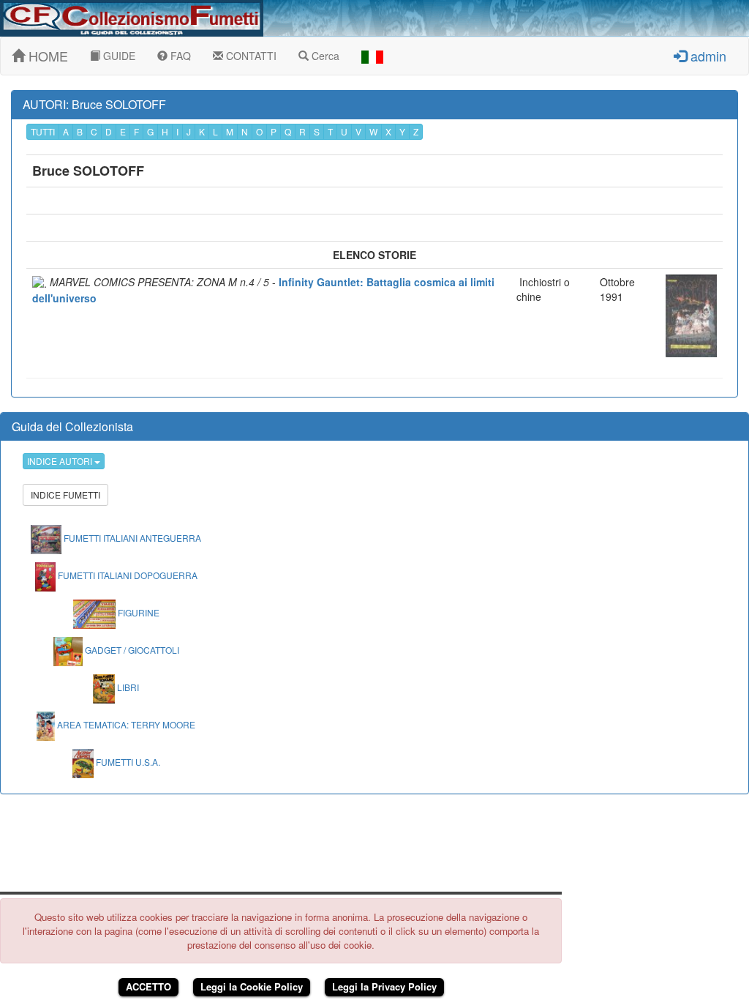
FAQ (179, 55)
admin (706, 55)
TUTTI (43, 131)
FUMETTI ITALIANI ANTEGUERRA (131, 537)
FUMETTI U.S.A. (127, 761)
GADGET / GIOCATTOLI (131, 649)
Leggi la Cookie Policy (251, 986)
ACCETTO (148, 986)
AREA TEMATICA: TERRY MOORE (125, 724)
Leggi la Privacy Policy (384, 986)
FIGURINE (137, 612)
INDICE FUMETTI (65, 494)
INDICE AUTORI (60, 461)
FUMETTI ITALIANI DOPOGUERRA (126, 575)
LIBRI (127, 687)
